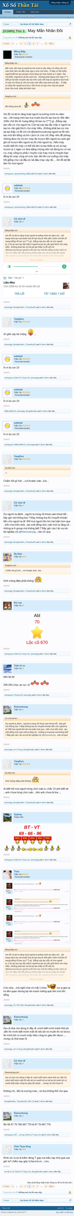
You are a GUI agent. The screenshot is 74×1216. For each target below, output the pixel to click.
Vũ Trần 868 (18, 1005)
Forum (8, 12)
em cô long (17, 749)
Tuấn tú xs (19, 665)
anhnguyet (8, 174)
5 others (46, 378)
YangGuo (19, 319)
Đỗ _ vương (19, 1135)
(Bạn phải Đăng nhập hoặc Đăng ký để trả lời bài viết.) (49, 1183)
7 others (46, 654)
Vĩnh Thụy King (22, 1146)
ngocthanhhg (19, 174)
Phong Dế (18, 695)
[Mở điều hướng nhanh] (70, 24)
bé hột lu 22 (9, 1172)
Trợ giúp (68, 1208)
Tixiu (16, 871)
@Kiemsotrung (27, 531)
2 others (45, 174)
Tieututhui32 (30, 307)
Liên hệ (60, 1208)
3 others (43, 307)
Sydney (18, 814)
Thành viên (20, 12)
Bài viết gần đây (28, 16)
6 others (46, 860)
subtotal (18, 185)
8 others (38, 695)
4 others (43, 344)
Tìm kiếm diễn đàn (10, 16)
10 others (46, 207)
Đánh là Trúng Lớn (22, 378)
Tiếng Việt (6, 1208)
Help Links (34, 12)
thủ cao (18, 602)
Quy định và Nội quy (64, 1212)
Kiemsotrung (21, 706)
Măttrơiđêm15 (32, 174)
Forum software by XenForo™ (13, 1212)
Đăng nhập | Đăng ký (60, 3)
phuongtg (8, 307)
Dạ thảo (18, 554)
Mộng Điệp (19, 51)
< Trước (6, 44)
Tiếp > (51, 44)
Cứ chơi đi (19, 219)
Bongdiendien (18, 307)
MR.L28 (31, 1101)
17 (46, 44)
